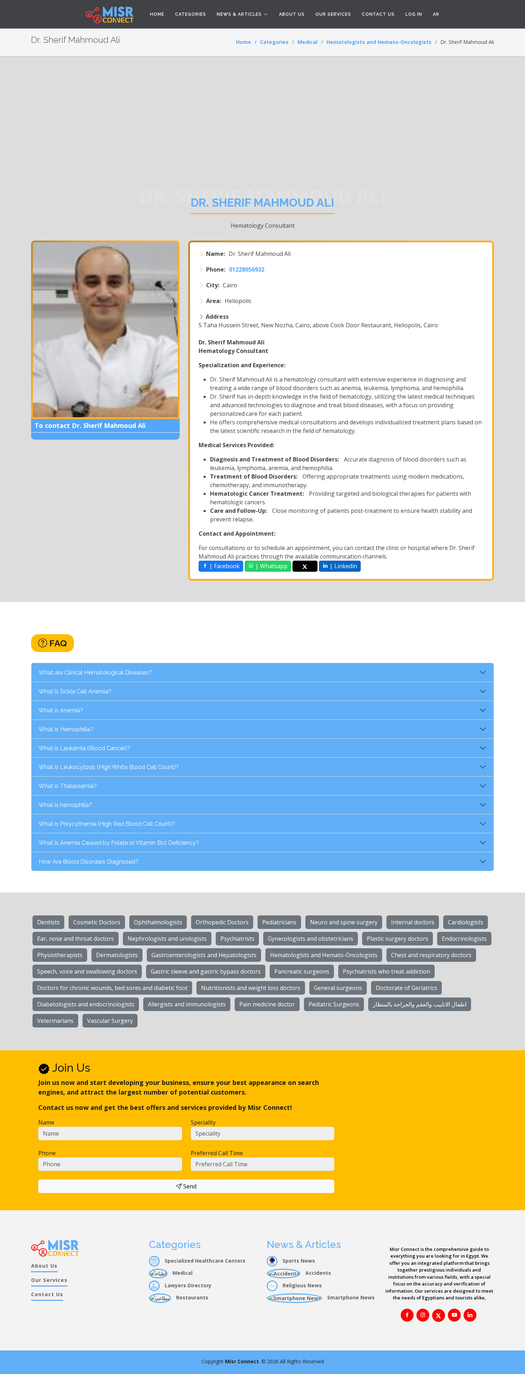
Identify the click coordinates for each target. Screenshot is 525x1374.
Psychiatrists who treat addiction (386, 971)
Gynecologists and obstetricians (310, 939)
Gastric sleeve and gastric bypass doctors (206, 971)
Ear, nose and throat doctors (75, 939)
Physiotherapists (59, 955)
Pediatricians (279, 922)
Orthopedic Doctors (222, 922)
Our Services (333, 14)
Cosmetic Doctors (96, 922)
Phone (47, 1153)
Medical (308, 42)
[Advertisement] (262, 110)
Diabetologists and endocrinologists (85, 1004)
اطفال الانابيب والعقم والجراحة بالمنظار (419, 1004)
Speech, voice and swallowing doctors (87, 971)
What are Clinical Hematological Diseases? (95, 672)
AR (436, 14)
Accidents (317, 1272)
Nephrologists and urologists (167, 939)
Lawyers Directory (187, 1285)
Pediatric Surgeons (334, 1004)
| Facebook (224, 566)
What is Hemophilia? (66, 729)
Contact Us (378, 14)
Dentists (48, 922)
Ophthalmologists (158, 922)
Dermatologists (117, 955)
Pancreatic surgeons (301, 971)
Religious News (301, 1285)
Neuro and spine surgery (344, 922)
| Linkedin (342, 566)
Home (157, 14)
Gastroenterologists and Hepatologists (203, 955)
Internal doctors (412, 922)
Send (189, 1186)
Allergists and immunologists (187, 1004)
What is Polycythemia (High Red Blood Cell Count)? (107, 823)
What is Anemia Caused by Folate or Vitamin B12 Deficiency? (119, 842)
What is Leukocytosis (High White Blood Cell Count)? (109, 767)
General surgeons (338, 988)
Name (46, 1122)
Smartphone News (350, 1297)
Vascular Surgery (110, 1021)
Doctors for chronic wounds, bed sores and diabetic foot (112, 988)
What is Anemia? (61, 710)
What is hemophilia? (65, 805)
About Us (292, 14)
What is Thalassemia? (68, 786)
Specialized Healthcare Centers (204, 1260)
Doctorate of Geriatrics (406, 988)
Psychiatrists (237, 939)
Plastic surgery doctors (397, 939)
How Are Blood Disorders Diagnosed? (89, 861)
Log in (413, 14)
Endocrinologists (464, 939)
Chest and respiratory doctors (431, 955)
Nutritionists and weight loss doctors (250, 988)
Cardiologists (465, 922)
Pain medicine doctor (267, 1004)
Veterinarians (55, 1021)
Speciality (203, 1122)
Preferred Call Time (217, 1153)
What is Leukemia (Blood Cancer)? (84, 748)
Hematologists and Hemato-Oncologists (378, 42)
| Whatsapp (271, 566)
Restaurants (191, 1297)
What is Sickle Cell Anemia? (75, 691)
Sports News (298, 1260)
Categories (190, 14)
